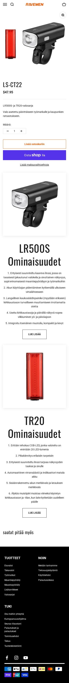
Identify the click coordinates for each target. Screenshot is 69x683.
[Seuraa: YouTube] (25, 657)
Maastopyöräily (12, 585)
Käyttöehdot (44, 575)
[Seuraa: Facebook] (6, 657)
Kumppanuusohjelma (15, 619)
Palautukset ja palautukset (11, 630)
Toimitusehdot (11, 636)
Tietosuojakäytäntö (48, 570)
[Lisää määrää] (21, 131)
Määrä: (7, 124)
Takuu (7, 641)
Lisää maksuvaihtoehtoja (34, 164)
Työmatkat (9, 575)
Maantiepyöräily (12, 580)
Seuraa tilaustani (12, 623)
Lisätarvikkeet (11, 589)
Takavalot (9, 570)
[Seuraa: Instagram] (16, 657)
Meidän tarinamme (47, 565)
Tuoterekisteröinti (13, 646)
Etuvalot (8, 565)
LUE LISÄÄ (34, 334)
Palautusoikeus (46, 580)
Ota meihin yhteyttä (14, 614)
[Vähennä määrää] (7, 131)
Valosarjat (9, 594)
